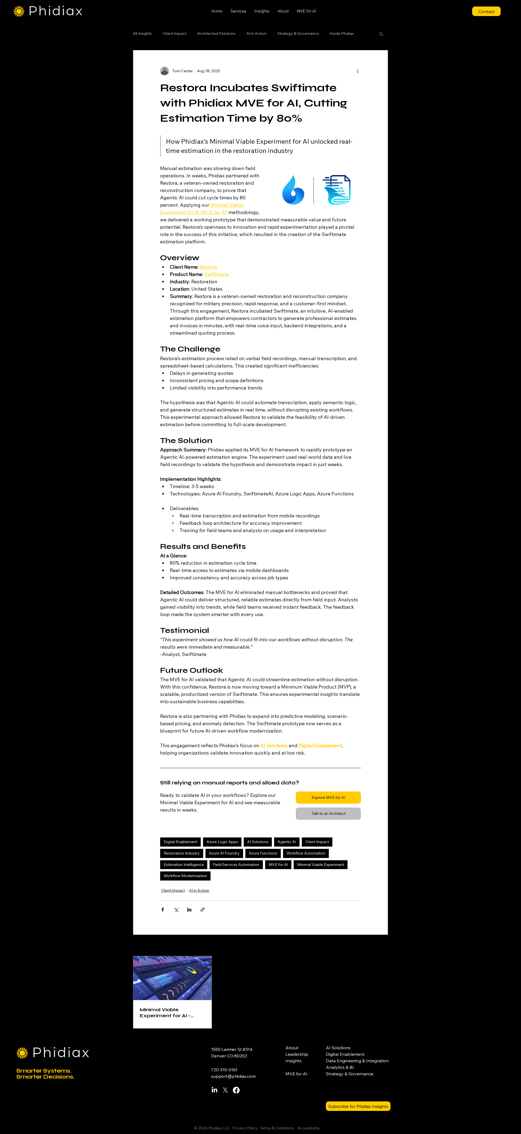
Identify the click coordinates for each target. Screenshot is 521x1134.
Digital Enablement (180, 841)
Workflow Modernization (185, 875)
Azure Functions (263, 853)
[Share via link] (202, 909)
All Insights (142, 33)
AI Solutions (257, 841)
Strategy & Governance (298, 33)
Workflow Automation (306, 853)
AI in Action (256, 33)
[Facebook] (236, 1090)
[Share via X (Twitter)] (176, 909)
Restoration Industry (182, 853)
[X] (225, 1090)
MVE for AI (278, 864)
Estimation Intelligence (184, 864)
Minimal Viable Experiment (320, 864)
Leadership (296, 1054)
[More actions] (357, 71)
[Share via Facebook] (162, 909)
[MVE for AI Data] (172, 978)
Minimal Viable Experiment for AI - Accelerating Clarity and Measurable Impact (172, 1013)
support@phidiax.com (233, 1076)
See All (382, 945)
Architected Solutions (216, 33)
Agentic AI (287, 841)
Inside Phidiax (342, 33)
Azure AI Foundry (224, 853)
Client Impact (174, 33)
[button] (238, 11)
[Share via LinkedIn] (189, 909)
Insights (293, 1060)
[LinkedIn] (214, 1090)
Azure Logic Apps (222, 841)
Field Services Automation (236, 864)
